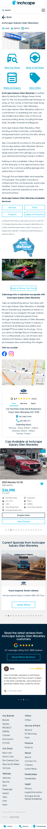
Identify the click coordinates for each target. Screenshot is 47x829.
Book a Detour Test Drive (23, 288)
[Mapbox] (8, 383)
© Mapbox (40, 384)
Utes (5, 800)
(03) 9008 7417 (25, 421)
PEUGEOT (7, 727)
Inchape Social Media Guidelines (33, 797)
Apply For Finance (35, 214)
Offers (28, 720)
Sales (14, 403)
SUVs (5, 785)
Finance (29, 747)
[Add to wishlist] (42, 484)
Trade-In (12, 214)
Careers (29, 765)
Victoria (6, 768)
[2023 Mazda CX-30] (23, 464)
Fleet (5, 804)
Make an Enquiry (12, 88)
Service (12, 207)
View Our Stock (12, 67)
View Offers (35, 88)
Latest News (31, 768)
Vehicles (7, 778)
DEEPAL (6, 731)
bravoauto (8, 739)
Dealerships (30, 778)
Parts (34, 207)
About (28, 757)
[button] (23, 679)
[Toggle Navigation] (43, 10)
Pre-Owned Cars (11, 760)
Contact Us (30, 761)
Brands (6, 720)
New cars (7, 753)
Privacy (28, 788)
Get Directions (25, 417)
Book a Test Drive (35, 67)
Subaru (6, 724)
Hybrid (6, 793)
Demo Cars (8, 756)
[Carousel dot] (6, 530)
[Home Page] (23, 3)
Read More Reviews (23, 657)
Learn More (23, 604)
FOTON (6, 743)
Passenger (8, 789)
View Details (23, 521)
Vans (5, 797)
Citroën (6, 735)
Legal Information (33, 792)
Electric (6, 782)
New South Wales (11, 764)
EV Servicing (31, 733)
